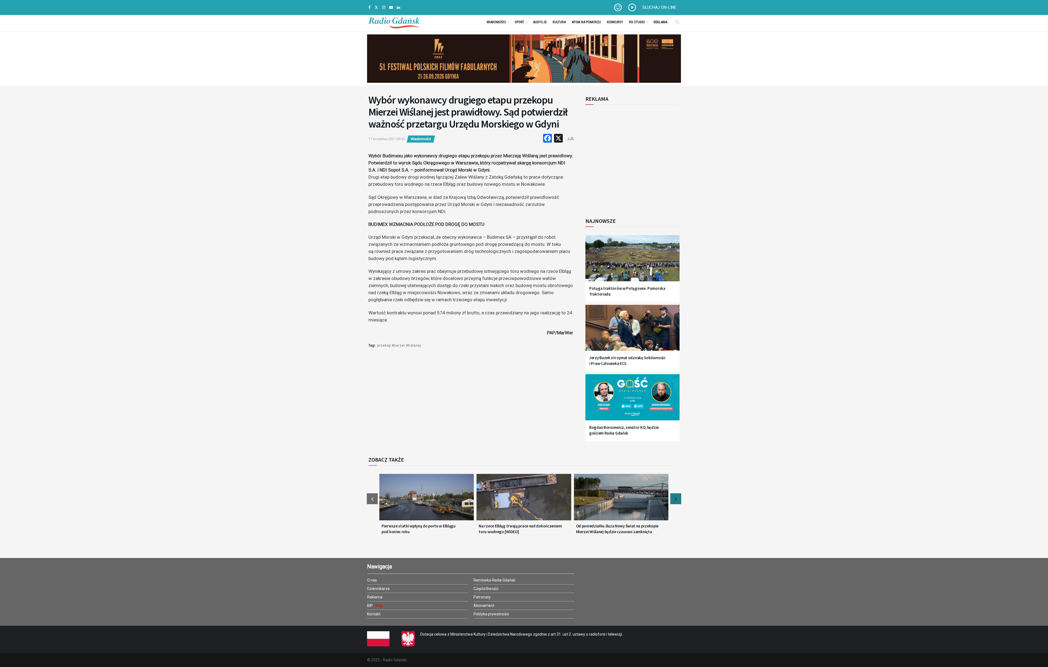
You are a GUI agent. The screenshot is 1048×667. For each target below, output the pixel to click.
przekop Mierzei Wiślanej (399, 345)
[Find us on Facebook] (369, 7)
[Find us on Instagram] (383, 7)
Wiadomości (496, 22)
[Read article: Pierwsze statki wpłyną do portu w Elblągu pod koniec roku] (426, 500)
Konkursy (615, 22)
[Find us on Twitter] (376, 7)
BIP (370, 605)
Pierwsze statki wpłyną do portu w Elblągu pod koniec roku (418, 528)
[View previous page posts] (372, 498)
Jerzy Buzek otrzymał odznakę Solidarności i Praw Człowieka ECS (627, 360)
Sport (519, 22)
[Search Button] (677, 22)
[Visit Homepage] (394, 21)
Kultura (559, 22)
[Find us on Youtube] (391, 7)
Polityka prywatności (491, 614)
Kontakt (373, 614)
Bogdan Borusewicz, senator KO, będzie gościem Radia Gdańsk (624, 430)
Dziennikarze (378, 588)
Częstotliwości (486, 588)
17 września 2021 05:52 (386, 139)
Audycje (540, 22)
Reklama (660, 22)
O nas (372, 580)
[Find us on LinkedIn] (398, 7)
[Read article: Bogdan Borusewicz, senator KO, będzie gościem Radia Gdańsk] (632, 400)
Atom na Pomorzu (586, 22)
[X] (558, 139)
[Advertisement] (630, 158)
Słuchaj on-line (659, 7)
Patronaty (482, 597)
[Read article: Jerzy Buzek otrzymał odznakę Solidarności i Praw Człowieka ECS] (632, 331)
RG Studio (637, 22)
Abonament (484, 605)
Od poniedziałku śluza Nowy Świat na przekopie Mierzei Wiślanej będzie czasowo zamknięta (617, 528)
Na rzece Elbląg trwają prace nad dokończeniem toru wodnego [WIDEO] (520, 528)
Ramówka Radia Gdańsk (494, 580)
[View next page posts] (675, 498)
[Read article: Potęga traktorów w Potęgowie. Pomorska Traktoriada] (632, 261)
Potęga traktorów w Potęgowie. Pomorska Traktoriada (627, 291)
